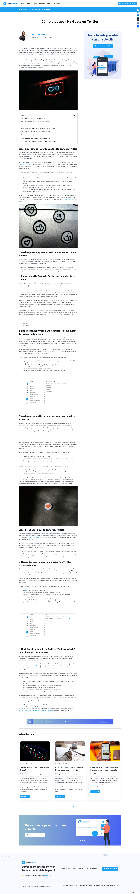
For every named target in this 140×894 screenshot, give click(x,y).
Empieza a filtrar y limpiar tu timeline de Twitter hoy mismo (35, 710)
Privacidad (89, 885)
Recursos (42, 3)
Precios (35, 3)
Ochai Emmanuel (38, 34)
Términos (82, 885)
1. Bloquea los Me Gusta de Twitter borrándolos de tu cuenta (35, 125)
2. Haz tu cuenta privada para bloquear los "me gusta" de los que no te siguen (39, 128)
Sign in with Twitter (111, 868)
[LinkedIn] (138, 16)
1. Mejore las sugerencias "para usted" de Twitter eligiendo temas (36, 138)
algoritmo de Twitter (34, 537)
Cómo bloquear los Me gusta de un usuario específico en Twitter (35, 131)
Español (133, 892)
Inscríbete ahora (104, 722)
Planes (28, 3)
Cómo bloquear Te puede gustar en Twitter (30, 135)
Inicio (22, 3)
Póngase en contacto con (101, 885)
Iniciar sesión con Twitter (128, 3)
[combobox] (134, 892)
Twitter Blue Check (69, 199)
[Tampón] (138, 19)
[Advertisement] (48, 437)
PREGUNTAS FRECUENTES (70, 885)
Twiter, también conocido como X (28, 666)
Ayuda (49, 3)
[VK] (138, 23)
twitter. (27, 590)
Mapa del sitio (114, 885)
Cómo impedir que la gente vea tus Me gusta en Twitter (33, 118)
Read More (24, 796)
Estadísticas (56, 3)
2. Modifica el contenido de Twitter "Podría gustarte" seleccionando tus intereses (39, 141)
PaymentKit (47, 875)
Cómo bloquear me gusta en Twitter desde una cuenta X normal (35, 121)
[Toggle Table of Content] (74, 115)
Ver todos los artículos (70, 807)
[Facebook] (138, 10)
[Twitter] (138, 13)
